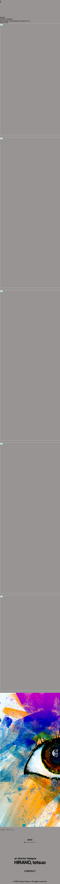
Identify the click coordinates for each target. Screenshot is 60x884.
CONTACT (30, 871)
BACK (30, 840)
